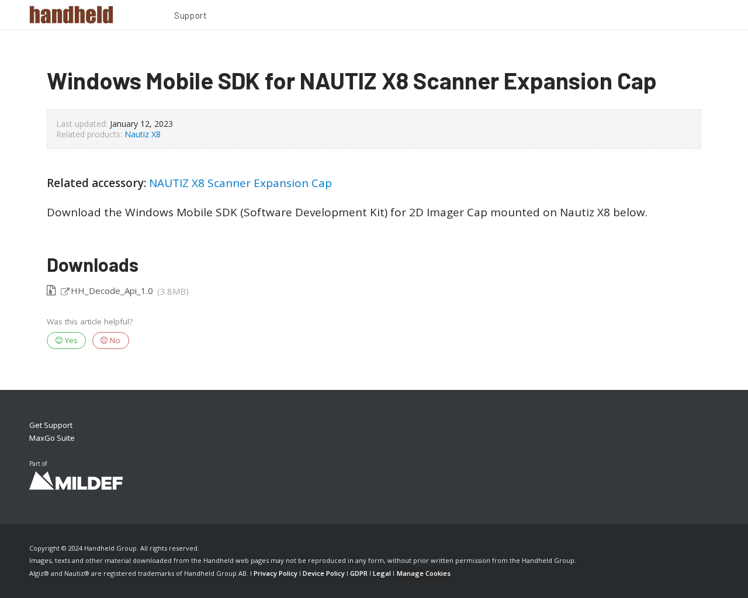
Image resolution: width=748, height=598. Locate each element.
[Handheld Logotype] (71, 14)
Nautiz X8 (142, 134)
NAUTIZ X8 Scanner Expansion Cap (240, 183)
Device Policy (324, 573)
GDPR (359, 573)
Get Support (50, 425)
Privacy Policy (275, 573)
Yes (70, 340)
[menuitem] (190, 17)
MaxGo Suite (52, 438)
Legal (382, 573)
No (114, 340)
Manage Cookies (424, 573)
